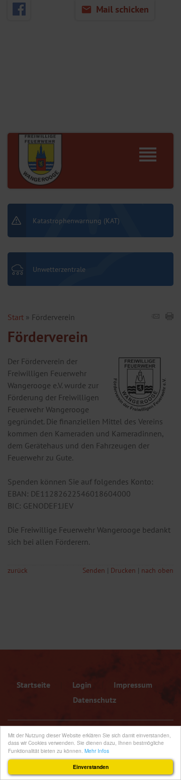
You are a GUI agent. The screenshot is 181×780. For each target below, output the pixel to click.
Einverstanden (91, 766)
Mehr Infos (96, 750)
